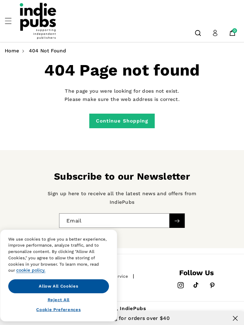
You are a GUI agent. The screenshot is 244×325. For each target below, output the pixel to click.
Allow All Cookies (58, 286)
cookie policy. (30, 270)
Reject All (59, 299)
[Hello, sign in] (215, 33)
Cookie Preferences (58, 309)
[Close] (235, 318)
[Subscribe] (177, 221)
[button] (12, 21)
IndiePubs (133, 308)
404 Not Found (47, 51)
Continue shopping (122, 121)
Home (12, 51)
